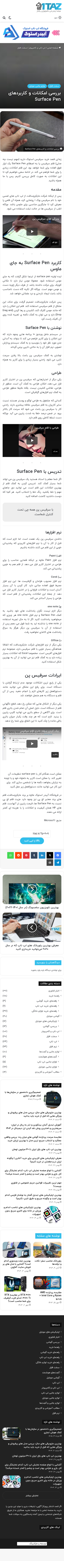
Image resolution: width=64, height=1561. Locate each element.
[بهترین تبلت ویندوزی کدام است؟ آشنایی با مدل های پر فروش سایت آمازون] (17, 1250)
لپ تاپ (53, 1041)
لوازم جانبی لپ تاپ (47, 1062)
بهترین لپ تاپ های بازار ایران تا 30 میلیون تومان (36, 1149)
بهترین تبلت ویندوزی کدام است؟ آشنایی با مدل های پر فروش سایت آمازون (17, 1264)
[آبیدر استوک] (32, 32)
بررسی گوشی (50, 1026)
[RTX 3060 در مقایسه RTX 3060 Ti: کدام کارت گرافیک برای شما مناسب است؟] (17, 1284)
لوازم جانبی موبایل (37, 86)
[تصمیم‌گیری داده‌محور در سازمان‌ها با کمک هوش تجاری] (52, 1100)
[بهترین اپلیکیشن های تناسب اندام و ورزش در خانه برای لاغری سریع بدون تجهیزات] (52, 1215)
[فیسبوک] (57, 855)
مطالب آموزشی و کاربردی (47, 1072)
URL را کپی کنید (32, 840)
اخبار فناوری (53, 990)
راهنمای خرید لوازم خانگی (44, 1011)
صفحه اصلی (53, 47)
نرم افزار (53, 1046)
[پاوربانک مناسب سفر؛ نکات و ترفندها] (47, 1250)
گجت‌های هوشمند (47, 1057)
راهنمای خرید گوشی (47, 1001)
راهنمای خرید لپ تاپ (46, 1006)
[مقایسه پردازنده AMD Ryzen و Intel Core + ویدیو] (47, 1282)
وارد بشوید (35, 970)
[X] (50, 855)
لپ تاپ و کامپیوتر (37, 47)
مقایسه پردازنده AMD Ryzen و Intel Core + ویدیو (50, 1295)
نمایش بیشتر (32, 1495)
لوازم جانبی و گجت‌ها (49, 1051)
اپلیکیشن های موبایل (46, 1021)
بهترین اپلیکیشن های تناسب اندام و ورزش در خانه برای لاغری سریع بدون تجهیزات (22, 1211)
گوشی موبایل (52, 1016)
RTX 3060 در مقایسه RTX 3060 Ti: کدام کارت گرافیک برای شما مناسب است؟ (17, 1298)
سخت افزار (22, 47)
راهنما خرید (54, 995)
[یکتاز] (49, 7)
